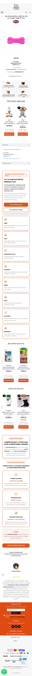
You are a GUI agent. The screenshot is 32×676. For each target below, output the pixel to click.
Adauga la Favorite (15, 76)
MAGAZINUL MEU (15, 637)
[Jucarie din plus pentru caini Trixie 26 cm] (22, 112)
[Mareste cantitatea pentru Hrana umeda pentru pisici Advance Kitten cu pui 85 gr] (11, 377)
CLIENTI (15, 641)
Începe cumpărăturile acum (16, 545)
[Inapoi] (1, 16)
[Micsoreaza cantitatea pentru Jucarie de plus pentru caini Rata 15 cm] (6, 130)
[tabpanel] (16, 41)
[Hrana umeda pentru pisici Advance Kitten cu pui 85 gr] (9, 355)
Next (29, 42)
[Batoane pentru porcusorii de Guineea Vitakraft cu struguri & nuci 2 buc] (23, 355)
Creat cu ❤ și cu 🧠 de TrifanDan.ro (12, 667)
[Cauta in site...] (30, 12)
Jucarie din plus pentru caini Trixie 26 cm (23, 122)
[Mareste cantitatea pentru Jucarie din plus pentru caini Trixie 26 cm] (25, 130)
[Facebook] (12, 626)
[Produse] (2, 13)
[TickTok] (16, 626)
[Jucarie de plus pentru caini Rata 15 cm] (9, 112)
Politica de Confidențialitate (17, 617)
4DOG (23, 410)
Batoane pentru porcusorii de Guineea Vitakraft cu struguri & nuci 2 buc (23, 368)
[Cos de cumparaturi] (26, 12)
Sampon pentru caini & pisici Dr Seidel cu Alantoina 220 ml (8, 413)
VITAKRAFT (23, 365)
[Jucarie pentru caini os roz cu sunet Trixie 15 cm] (16, 41)
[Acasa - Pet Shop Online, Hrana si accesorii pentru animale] (16, 7)
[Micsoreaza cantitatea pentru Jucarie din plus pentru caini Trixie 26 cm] (20, 130)
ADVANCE (8, 365)
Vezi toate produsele (16, 204)
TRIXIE (9, 120)
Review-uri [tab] (6, 163)
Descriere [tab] (5, 145)
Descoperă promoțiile (16, 210)
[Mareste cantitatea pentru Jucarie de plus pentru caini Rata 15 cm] (12, 130)
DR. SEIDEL (8, 410)
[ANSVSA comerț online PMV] (23, 661)
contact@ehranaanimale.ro (17, 634)
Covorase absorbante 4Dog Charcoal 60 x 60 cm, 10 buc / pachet (23, 413)
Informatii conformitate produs (11, 158)
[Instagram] (19, 626)
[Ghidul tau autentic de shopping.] (16, 673)
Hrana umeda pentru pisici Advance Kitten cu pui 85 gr (9, 368)
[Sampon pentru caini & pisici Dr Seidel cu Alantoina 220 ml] (9, 400)
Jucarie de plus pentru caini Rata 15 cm (9, 122)
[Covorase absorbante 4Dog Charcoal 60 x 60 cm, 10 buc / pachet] (23, 400)
